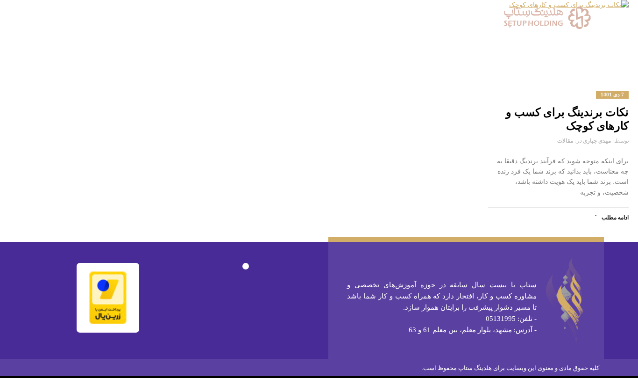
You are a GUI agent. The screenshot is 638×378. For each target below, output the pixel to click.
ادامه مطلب (615, 217)
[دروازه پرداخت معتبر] (108, 297)
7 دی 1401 (612, 94)
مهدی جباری (597, 141)
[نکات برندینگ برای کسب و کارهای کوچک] (558, 40)
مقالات (565, 141)
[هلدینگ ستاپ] (547, 17)
